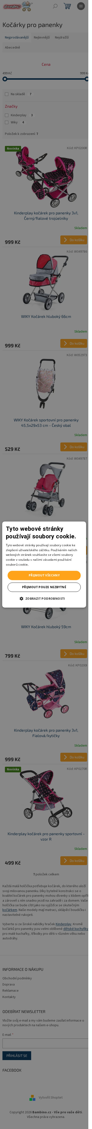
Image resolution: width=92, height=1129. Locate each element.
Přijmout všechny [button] (44, 575)
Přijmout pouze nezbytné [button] (44, 587)
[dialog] (44, 564)
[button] (44, 598)
